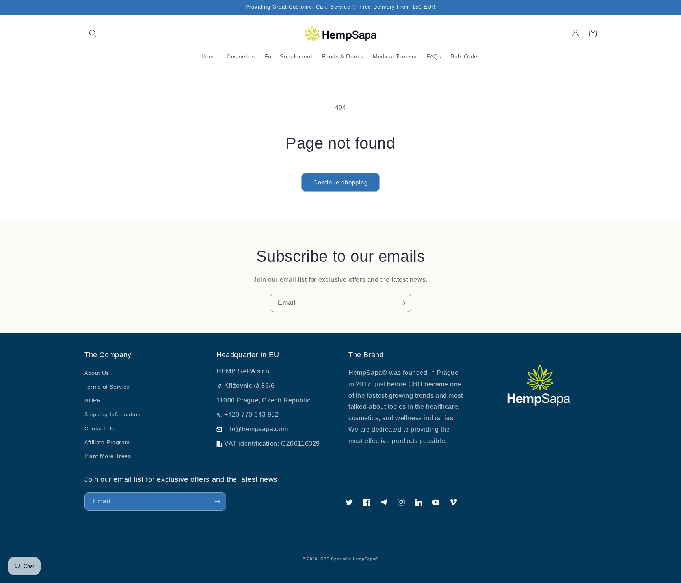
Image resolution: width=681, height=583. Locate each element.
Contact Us (99, 428)
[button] (93, 33)
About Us (96, 373)
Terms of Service (107, 387)
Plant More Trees (107, 456)
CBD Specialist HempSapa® (349, 559)
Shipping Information (112, 414)
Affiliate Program (107, 442)
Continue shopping (340, 182)
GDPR (92, 400)
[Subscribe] (402, 303)
